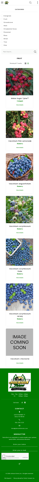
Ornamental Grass (10, 29)
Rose (5, 35)
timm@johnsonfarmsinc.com (19, 428)
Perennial (7, 32)
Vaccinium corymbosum (20, 226)
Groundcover (8, 22)
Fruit (5, 19)
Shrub (6, 38)
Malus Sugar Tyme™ (20, 98)
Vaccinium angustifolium (20, 184)
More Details (19, 105)
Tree (5, 42)
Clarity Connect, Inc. (29, 478)
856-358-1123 (19, 422)
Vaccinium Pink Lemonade (20, 141)
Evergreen (7, 16)
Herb (5, 25)
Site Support (7, 478)
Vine (5, 45)
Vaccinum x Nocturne (19, 359)
